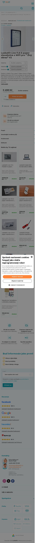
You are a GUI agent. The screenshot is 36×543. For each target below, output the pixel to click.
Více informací (25, 273)
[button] (17, 285)
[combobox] (32, 257)
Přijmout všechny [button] (17, 277)
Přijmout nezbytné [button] (17, 281)
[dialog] (17, 271)
